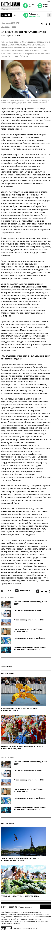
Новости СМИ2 (7, 666)
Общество (5, 27)
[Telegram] (46, 23)
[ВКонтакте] (42, 23)
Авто (14, 27)
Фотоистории (7, 674)
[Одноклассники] (49, 23)
